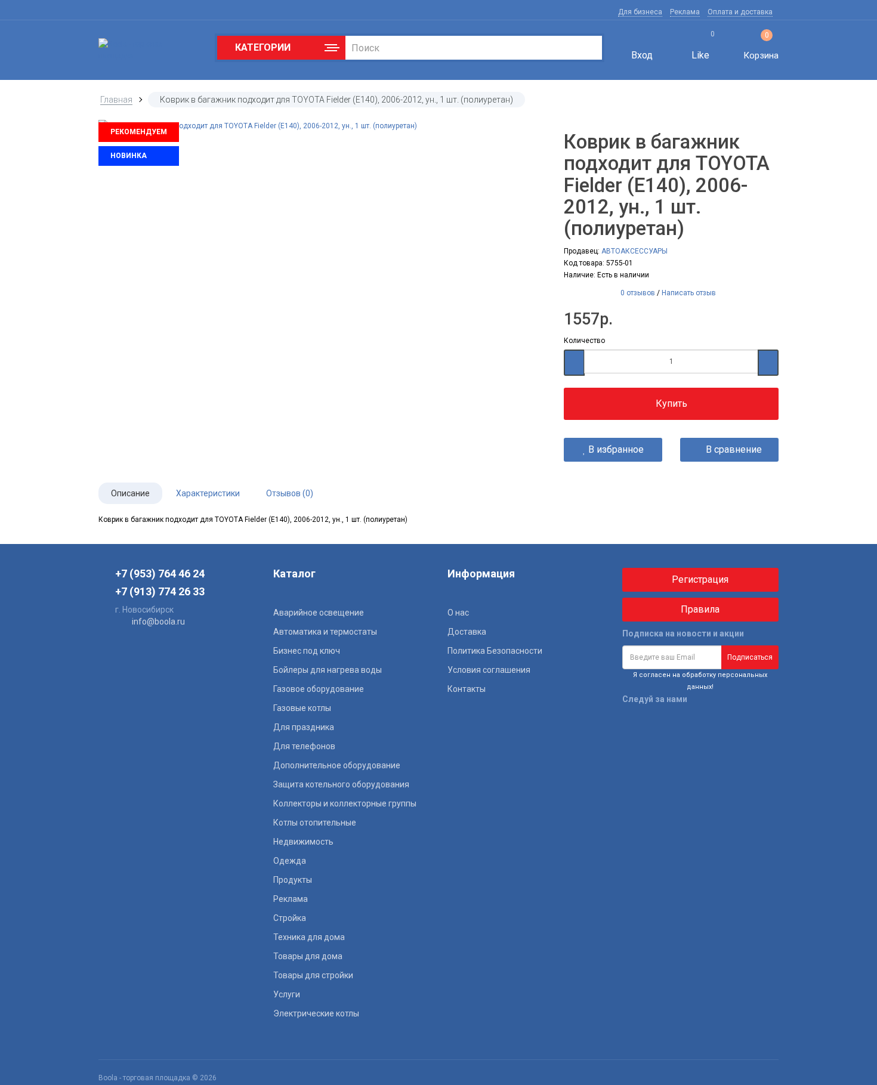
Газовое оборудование (318, 689)
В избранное (615, 449)
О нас (458, 612)
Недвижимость (303, 841)
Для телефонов (304, 746)
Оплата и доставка (740, 12)
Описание (130, 493)
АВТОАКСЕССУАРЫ (634, 251)
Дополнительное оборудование (336, 765)
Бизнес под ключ (306, 651)
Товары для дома (307, 956)
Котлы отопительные (314, 822)
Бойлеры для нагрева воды (327, 670)
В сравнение (732, 449)
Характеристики (208, 493)
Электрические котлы (316, 1013)
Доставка (466, 631)
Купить (671, 403)
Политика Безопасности (494, 651)
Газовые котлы (302, 708)
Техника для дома (309, 937)
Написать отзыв (689, 293)
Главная (116, 99)
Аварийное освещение (318, 612)
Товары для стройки (313, 975)
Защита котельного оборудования (341, 784)
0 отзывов (637, 293)
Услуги (286, 994)
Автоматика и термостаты (325, 631)
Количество (584, 340)
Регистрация (700, 579)
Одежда (289, 860)
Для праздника (303, 727)
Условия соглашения (488, 670)
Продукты (292, 880)
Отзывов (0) (289, 493)
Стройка (289, 918)
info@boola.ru (158, 621)
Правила (700, 609)
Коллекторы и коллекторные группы (344, 803)
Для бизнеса (640, 12)
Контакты (466, 689)
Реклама (685, 12)
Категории (260, 47)
